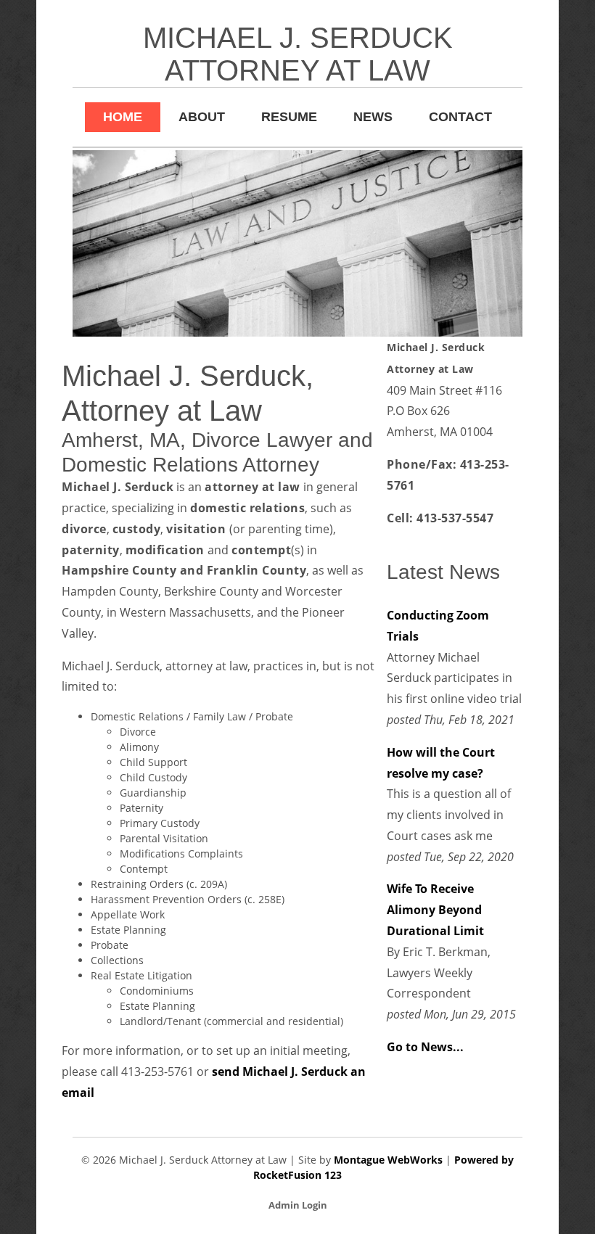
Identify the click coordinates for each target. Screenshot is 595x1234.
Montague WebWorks (388, 1160)
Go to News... (425, 1047)
